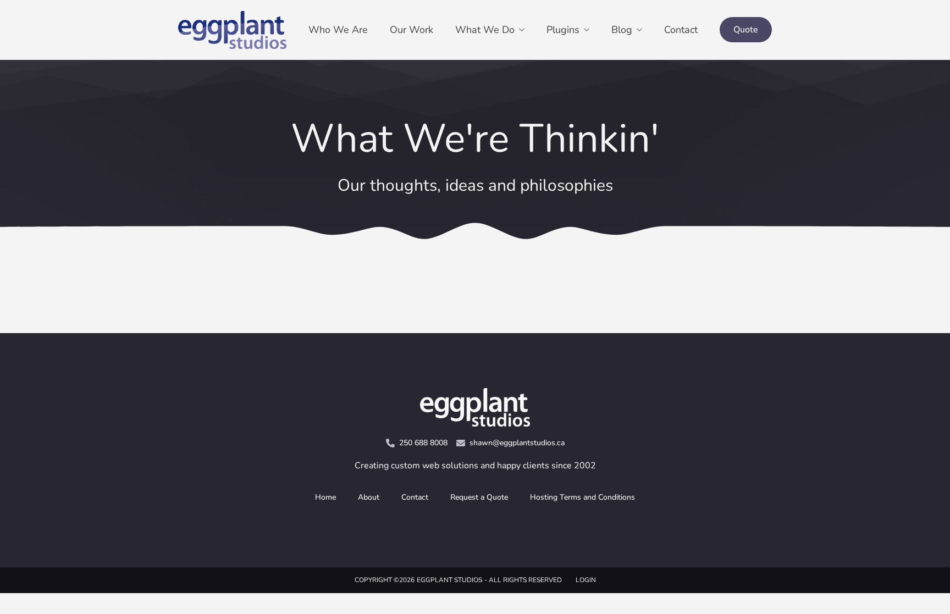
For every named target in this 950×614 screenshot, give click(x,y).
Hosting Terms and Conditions (582, 497)
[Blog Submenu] (642, 30)
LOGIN (586, 580)
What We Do (485, 29)
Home (325, 497)
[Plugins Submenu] (589, 30)
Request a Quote (479, 497)
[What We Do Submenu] (525, 30)
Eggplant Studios (449, 580)
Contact (681, 29)
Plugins (562, 29)
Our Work (411, 29)
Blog (621, 29)
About (368, 497)
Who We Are (338, 29)
